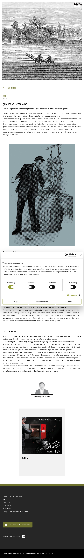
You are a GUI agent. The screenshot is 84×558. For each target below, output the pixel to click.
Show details (72, 295)
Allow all (68, 302)
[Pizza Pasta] (78, 4)
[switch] (32, 287)
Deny (15, 302)
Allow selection (42, 302)
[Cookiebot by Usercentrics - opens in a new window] (66, 255)
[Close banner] (80, 255)
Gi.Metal (25, 457)
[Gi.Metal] (42, 435)
